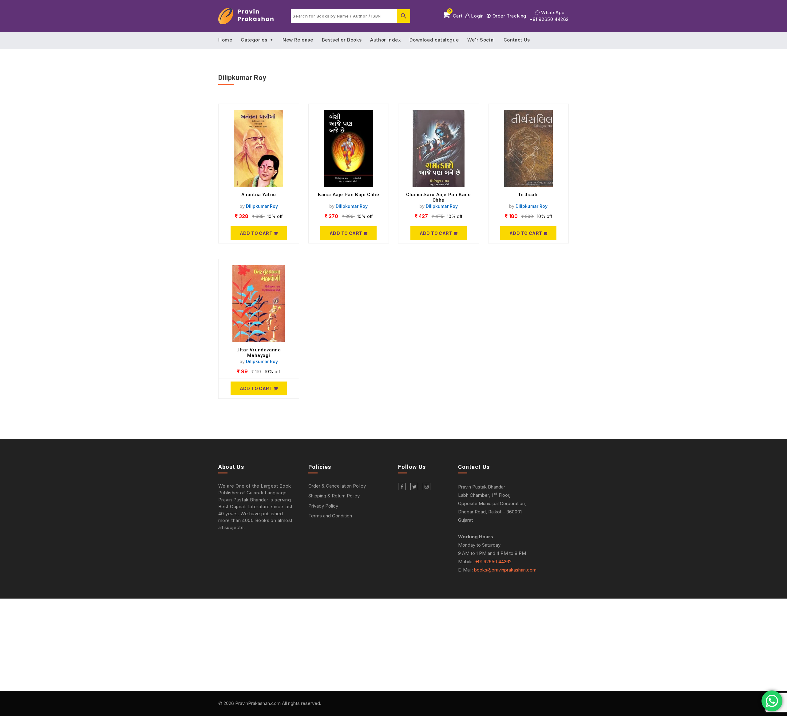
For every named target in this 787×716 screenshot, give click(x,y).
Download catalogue (434, 40)
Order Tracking (508, 16)
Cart (455, 15)
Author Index (385, 40)
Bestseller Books (342, 40)
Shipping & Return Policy (334, 496)
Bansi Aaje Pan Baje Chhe (348, 194)
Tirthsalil (528, 194)
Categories (254, 40)
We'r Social (481, 40)
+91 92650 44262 (549, 19)
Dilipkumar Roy (262, 206)
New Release (298, 40)
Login (477, 16)
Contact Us (517, 40)
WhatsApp (552, 12)
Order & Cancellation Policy (337, 486)
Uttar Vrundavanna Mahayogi (258, 352)
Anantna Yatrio (258, 194)
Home (225, 40)
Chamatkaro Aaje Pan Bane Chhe (438, 197)
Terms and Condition (330, 516)
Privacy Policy (323, 506)
